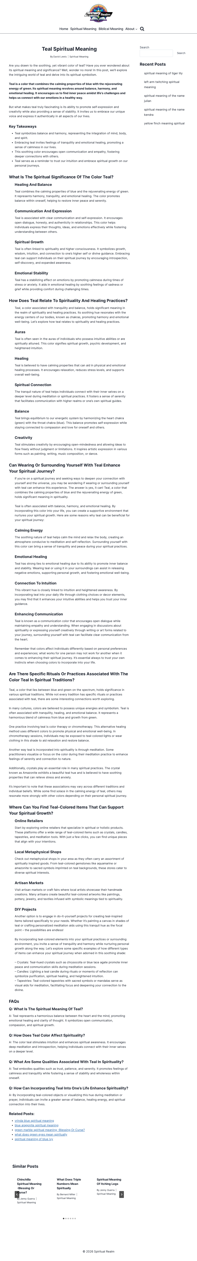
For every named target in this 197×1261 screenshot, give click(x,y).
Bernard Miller (67, 1194)
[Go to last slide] (17, 1194)
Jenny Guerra (27, 1198)
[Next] (121, 1194)
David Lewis (60, 56)
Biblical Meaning (111, 29)
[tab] (63, 1218)
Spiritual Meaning (83, 29)
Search (144, 47)
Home (63, 29)
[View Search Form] (142, 28)
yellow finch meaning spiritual (164, 123)
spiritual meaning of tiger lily (163, 73)
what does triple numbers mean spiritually (69, 1184)
